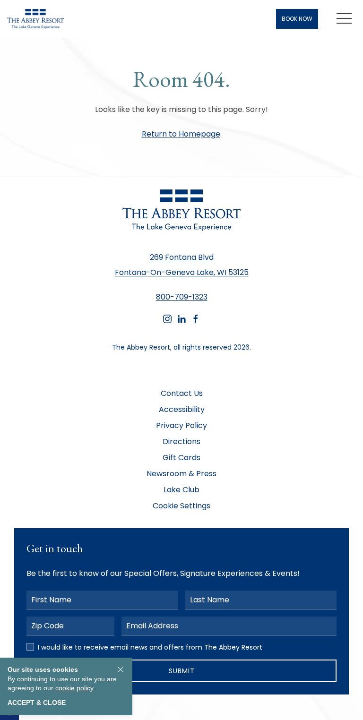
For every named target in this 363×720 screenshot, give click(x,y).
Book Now (297, 19)
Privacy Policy (181, 425)
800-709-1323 (181, 296)
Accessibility (182, 409)
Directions (181, 441)
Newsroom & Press (181, 473)
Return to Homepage (181, 134)
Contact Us (182, 393)
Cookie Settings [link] (181, 505)
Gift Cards (181, 457)
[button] (344, 19)
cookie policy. (75, 688)
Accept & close (37, 702)
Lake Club (181, 489)
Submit (182, 671)
